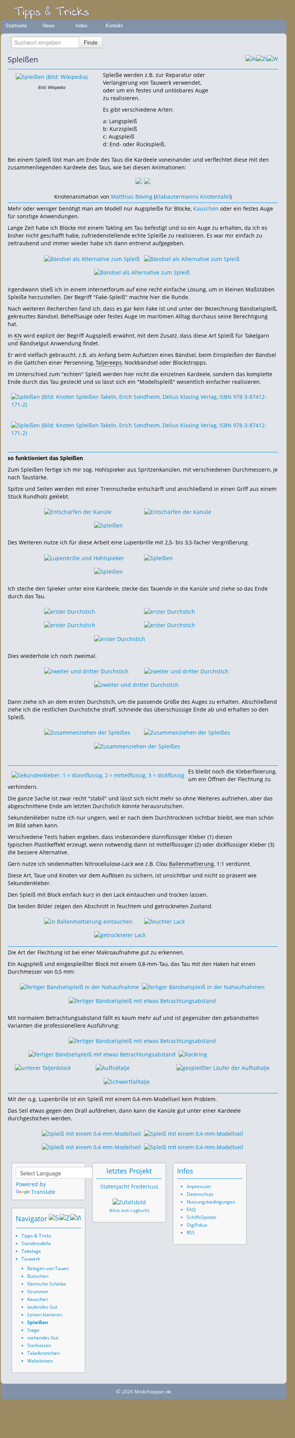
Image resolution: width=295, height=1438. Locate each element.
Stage (33, 1330)
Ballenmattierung (191, 863)
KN (18, 335)
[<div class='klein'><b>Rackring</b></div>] (193, 1054)
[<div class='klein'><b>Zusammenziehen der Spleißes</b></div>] (87, 732)
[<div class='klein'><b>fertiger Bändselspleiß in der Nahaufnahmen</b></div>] (203, 986)
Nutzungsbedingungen (211, 1202)
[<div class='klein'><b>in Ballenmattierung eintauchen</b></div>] (88, 921)
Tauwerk (31, 1259)
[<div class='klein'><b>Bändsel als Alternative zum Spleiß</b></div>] (92, 258)
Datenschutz (200, 1194)
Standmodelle (36, 1243)
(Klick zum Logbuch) (129, 1210)
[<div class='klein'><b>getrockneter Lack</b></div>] (120, 934)
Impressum (199, 1186)
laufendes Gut (42, 1307)
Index (81, 25)
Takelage (31, 1251)
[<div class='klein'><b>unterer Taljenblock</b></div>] (43, 1067)
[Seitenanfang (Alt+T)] (54, 1218)
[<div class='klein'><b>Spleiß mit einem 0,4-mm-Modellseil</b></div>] (91, 1133)
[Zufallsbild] (129, 1202)
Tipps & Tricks (36, 1235)
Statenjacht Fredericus (129, 1186)
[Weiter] (272, 59)
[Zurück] (261, 59)
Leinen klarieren (44, 1314)
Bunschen (37, 1276)
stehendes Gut (42, 1337)
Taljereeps (109, 362)
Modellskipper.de (152, 1391)
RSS (191, 1232)
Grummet (37, 1291)
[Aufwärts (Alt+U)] (250, 59)
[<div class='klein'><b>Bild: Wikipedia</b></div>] (51, 76)
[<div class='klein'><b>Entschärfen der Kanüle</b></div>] (77, 511)
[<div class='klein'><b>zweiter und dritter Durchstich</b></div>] (86, 671)
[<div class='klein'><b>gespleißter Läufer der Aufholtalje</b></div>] (223, 1067)
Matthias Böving (131, 196)
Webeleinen (40, 1361)
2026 (127, 1391)
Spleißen (37, 1322)
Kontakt (114, 25)
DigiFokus (197, 1225)
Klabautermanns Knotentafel (193, 196)
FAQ (191, 1209)
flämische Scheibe (46, 1284)
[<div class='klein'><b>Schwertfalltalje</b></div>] (127, 1081)
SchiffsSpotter (202, 1217)
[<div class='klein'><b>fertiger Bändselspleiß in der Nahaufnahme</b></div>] (79, 986)
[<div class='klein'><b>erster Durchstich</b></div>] (69, 611)
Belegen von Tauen (47, 1268)
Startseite (16, 25)
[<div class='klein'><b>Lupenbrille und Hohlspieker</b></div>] (84, 557)
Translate (43, 1191)
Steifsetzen (39, 1345)
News (49, 25)
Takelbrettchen (43, 1353)
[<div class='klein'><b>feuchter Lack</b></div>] (164, 921)
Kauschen (206, 208)
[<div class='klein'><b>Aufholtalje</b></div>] (113, 1067)
